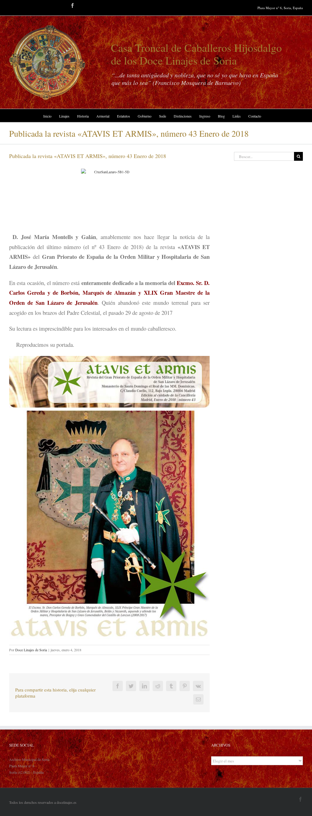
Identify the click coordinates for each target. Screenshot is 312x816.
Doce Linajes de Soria (31, 649)
